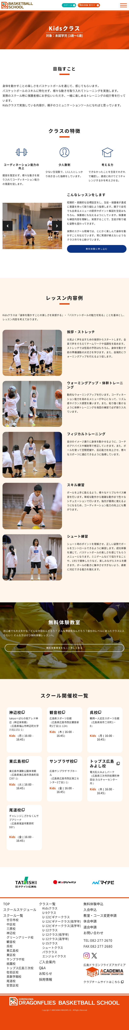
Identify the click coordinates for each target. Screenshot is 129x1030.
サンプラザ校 (16, 959)
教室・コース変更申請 (100, 915)
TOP (6, 904)
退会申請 (90, 927)
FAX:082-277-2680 (98, 946)
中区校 (11, 924)
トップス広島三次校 (20, 968)
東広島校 (12, 950)
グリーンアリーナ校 (20, 937)
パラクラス (49, 952)
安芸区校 (12, 985)
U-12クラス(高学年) (55, 939)
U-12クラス (50, 930)
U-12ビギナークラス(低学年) (61, 921)
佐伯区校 (12, 972)
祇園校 (11, 963)
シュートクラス (52, 947)
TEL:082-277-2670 (97, 940)
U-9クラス (49, 912)
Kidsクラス (50, 908)
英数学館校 (14, 976)
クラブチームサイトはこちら (101, 982)
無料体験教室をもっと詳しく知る (64, 647)
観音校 (11, 942)
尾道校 (11, 981)
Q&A (42, 967)
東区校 (11, 955)
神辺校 (11, 933)
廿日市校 (12, 920)
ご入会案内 (47, 962)
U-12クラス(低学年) (55, 934)
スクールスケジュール (19, 909)
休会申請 (90, 921)
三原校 (11, 928)
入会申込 (90, 909)
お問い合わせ (93, 932)
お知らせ (45, 973)
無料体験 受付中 (87, 5)
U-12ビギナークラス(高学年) (61, 926)
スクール (68, 5)
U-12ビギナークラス (56, 917)
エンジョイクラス (54, 956)
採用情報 (45, 979)
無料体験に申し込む (97, 248)
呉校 (10, 946)
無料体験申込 (93, 904)
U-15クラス (50, 943)
